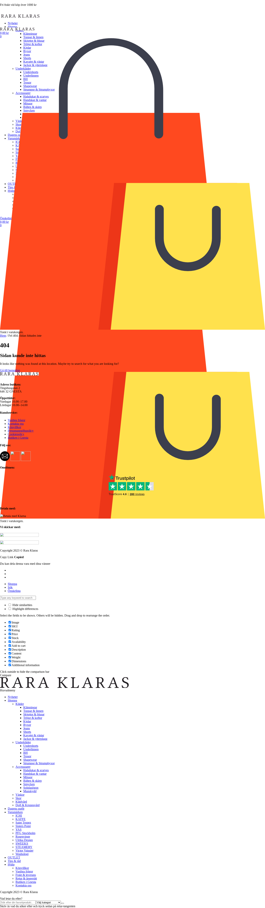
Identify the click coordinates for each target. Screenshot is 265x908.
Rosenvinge (23, 836)
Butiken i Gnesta (18, 437)
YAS (19, 829)
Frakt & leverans (26, 875)
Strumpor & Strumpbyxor (39, 763)
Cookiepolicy (16, 434)
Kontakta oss (16, 423)
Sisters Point (23, 826)
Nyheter (13, 23)
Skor (18, 798)
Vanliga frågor (16, 420)
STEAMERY (24, 847)
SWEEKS (22, 843)
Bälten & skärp (32, 780)
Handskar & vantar (35, 773)
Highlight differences (25, 609)
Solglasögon (30, 787)
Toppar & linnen (33, 37)
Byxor (27, 724)
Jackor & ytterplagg (35, 738)
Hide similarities (22, 605)
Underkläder (23, 742)
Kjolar (27, 721)
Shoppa (12, 26)
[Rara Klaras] (20, 16)
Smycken (29, 784)
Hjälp (11, 864)
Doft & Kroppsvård (28, 805)
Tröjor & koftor (32, 717)
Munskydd (29, 791)
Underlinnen (31, 749)
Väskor (20, 794)
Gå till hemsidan (10, 370)
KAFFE (21, 819)
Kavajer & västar (33, 735)
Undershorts (30, 745)
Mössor (27, 777)
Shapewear (30, 759)
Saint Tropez (23, 822)
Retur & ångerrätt (26, 878)
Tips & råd (14, 861)
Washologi (22, 854)
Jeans (26, 728)
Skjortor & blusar (33, 714)
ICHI (19, 815)
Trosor (27, 756)
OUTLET (14, 857)
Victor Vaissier (24, 850)
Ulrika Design (24, 840)
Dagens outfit (16, 808)
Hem (3, 335)
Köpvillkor (14, 427)
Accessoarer (23, 766)
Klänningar (30, 33)
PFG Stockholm (25, 833)
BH (25, 752)
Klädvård (21, 801)
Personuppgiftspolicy (21, 430)
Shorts (27, 731)
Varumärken (15, 812)
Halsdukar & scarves (36, 770)
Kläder (20, 704)
